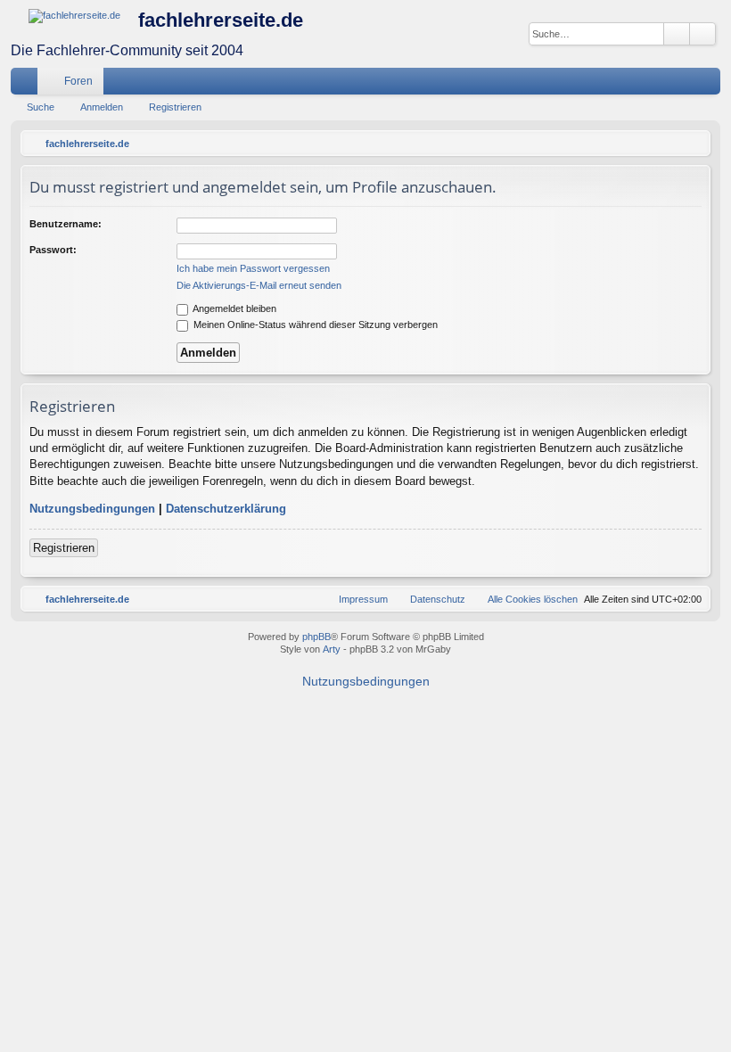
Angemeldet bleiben (233, 308)
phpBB (316, 636)
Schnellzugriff (27, 85)
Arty (332, 649)
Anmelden (101, 107)
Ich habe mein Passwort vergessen (253, 268)
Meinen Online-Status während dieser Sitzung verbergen (314, 324)
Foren (78, 81)
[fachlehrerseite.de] (74, 16)
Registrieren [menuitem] (710, 85)
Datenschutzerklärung (226, 508)
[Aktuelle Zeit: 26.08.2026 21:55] (692, 143)
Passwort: (53, 249)
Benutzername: (65, 223)
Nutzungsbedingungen (92, 508)
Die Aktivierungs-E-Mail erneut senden (259, 285)
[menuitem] (653, 81)
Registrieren (175, 107)
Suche (40, 107)
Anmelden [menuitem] (684, 85)
